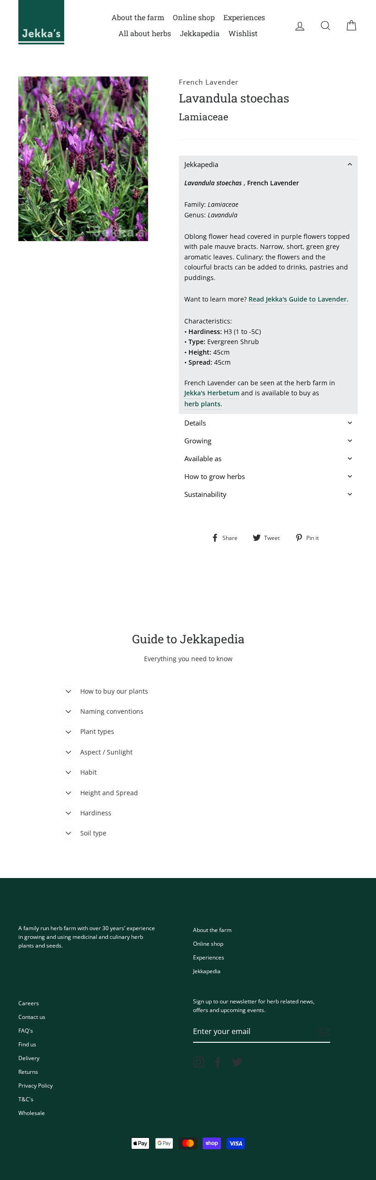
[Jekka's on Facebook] (217, 1061)
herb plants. (203, 403)
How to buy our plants (114, 691)
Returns (28, 1071)
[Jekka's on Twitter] (237, 1061)
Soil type (93, 833)
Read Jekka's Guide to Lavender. (298, 299)
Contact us (31, 1016)
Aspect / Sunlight (106, 752)
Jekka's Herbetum (211, 392)
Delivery (28, 1057)
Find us (27, 1044)
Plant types (97, 731)
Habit (88, 772)
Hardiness (95, 812)
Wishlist (243, 33)
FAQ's (25, 1030)
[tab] (268, 164)
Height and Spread (109, 792)
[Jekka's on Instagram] (198, 1061)
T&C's (25, 1099)
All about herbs (144, 33)
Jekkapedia (200, 33)
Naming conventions (112, 711)
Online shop (194, 17)
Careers (28, 1003)
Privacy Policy (35, 1085)
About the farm (137, 17)
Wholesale (31, 1112)
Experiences (244, 17)
